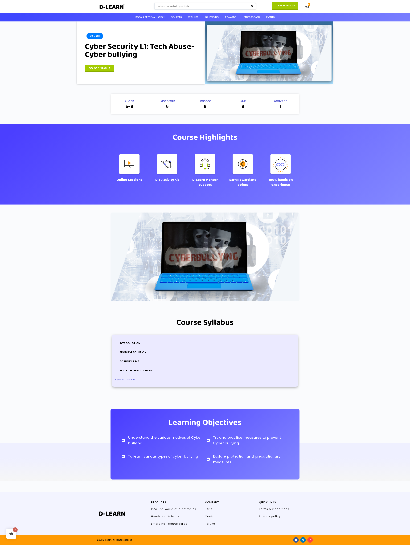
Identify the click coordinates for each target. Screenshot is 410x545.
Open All (119, 379)
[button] (285, 6)
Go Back (95, 35)
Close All (130, 379)
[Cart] (307, 6)
